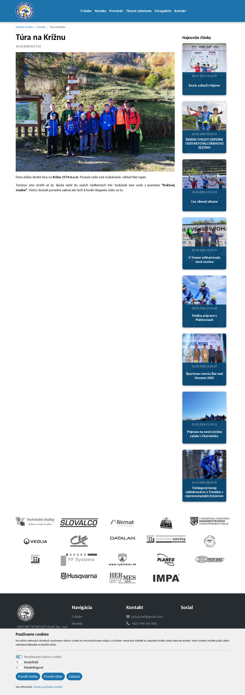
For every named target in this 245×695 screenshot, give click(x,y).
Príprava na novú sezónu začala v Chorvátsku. (204, 434)
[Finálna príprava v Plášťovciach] (204, 301)
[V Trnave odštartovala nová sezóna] (204, 243)
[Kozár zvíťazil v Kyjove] (204, 69)
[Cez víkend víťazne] (204, 185)
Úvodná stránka (24, 27)
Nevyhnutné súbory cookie (42, 657)
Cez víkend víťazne (204, 201)
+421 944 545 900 (143, 623)
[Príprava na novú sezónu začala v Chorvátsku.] (204, 418)
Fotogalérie (163, 11)
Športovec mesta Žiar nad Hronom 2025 (204, 376)
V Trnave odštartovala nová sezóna (204, 259)
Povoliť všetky (28, 676)
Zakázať (74, 676)
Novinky (100, 11)
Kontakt (180, 11)
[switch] (19, 662)
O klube (86, 11)
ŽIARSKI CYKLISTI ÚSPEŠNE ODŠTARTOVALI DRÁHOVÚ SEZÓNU (204, 143)
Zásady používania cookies (47, 687)
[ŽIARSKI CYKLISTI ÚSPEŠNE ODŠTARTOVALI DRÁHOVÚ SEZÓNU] (204, 127)
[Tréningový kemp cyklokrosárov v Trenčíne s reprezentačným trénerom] (204, 476)
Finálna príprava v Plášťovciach (204, 317)
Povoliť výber (53, 676)
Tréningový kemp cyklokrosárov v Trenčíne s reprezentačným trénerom (204, 492)
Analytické (31, 662)
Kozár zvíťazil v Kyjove (204, 85)
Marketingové (33, 667)
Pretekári (116, 11)
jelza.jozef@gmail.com (147, 617)
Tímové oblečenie (139, 11)
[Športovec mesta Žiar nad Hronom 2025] (204, 360)
